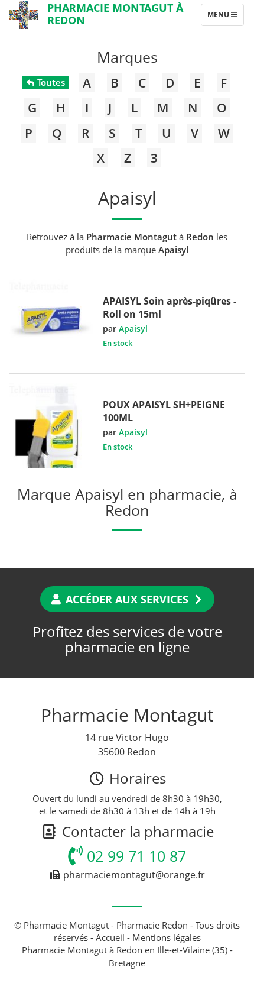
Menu (225, 17)
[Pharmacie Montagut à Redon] (23, 15)
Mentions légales (166, 937)
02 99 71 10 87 (134, 856)
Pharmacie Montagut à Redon (115, 14)
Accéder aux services (127, 599)
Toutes (50, 82)
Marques (127, 57)
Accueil (110, 937)
